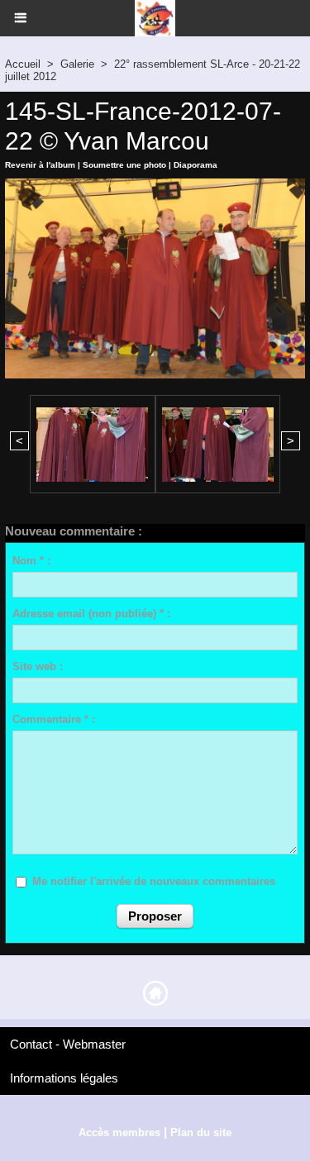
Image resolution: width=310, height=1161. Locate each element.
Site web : (37, 666)
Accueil (23, 64)
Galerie (77, 64)
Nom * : (31, 560)
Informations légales (64, 1078)
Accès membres (119, 1132)
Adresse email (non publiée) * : (91, 613)
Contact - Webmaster (68, 1044)
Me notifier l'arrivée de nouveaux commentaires (153, 881)
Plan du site (200, 1132)
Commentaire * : (53, 719)
